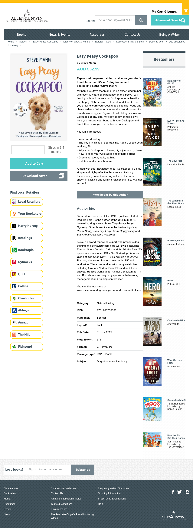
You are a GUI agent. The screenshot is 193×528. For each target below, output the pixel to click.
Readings (25, 238)
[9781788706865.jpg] (38, 96)
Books (21, 34)
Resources (97, 34)
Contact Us (132, 34)
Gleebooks (26, 298)
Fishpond (25, 346)
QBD (21, 274)
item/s (164, 11)
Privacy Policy (59, 509)
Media (7, 498)
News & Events (59, 34)
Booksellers (10, 493)
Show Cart (185, 9)
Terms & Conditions (61, 504)
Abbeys (23, 310)
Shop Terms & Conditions (112, 498)
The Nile (24, 334)
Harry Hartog (28, 226)
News (7, 514)
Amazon (24, 322)
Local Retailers (29, 201)
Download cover (34, 176)
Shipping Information (109, 493)
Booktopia (26, 250)
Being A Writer (169, 34)
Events (7, 509)
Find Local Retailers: (25, 192)
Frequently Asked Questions (113, 488)
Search (90, 20)
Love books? (14, 469)
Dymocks (25, 262)
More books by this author (110, 194)
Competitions (11, 488)
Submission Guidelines (63, 488)
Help (100, 504)
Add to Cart (34, 163)
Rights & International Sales (66, 498)
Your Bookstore (29, 214)
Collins (23, 286)
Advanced (168, 20)
